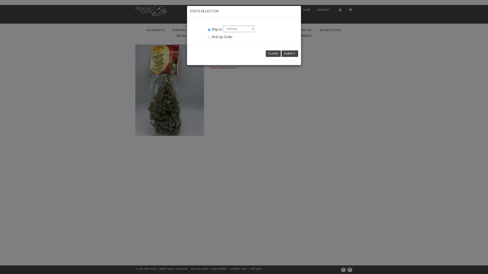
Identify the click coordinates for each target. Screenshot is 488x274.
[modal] (244, 137)
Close (273, 54)
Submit (290, 54)
